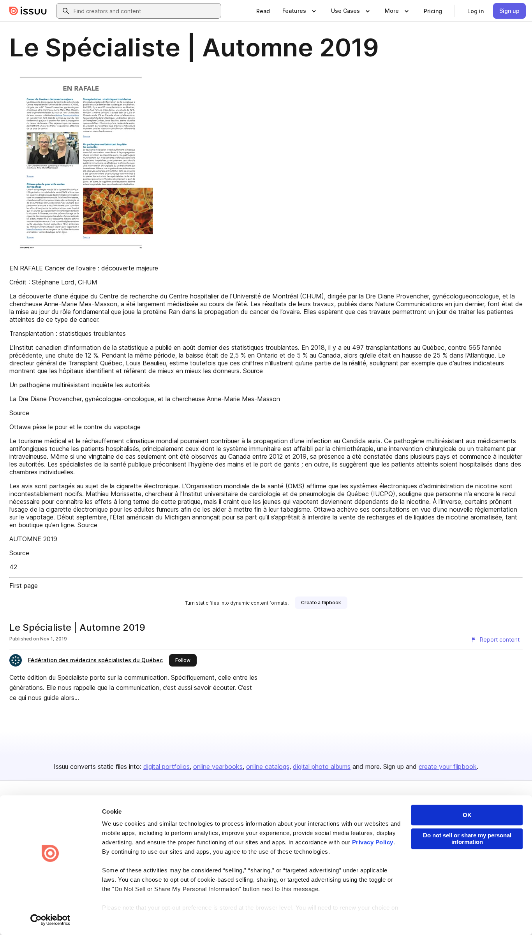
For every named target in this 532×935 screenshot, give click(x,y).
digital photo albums (322, 766)
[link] (263, 11)
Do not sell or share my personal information (467, 838)
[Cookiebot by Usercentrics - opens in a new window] (50, 920)
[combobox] (146, 11)
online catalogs (267, 766)
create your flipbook (448, 766)
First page (23, 585)
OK (467, 815)
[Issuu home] (28, 11)
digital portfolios (166, 766)
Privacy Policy (372, 842)
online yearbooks (218, 766)
